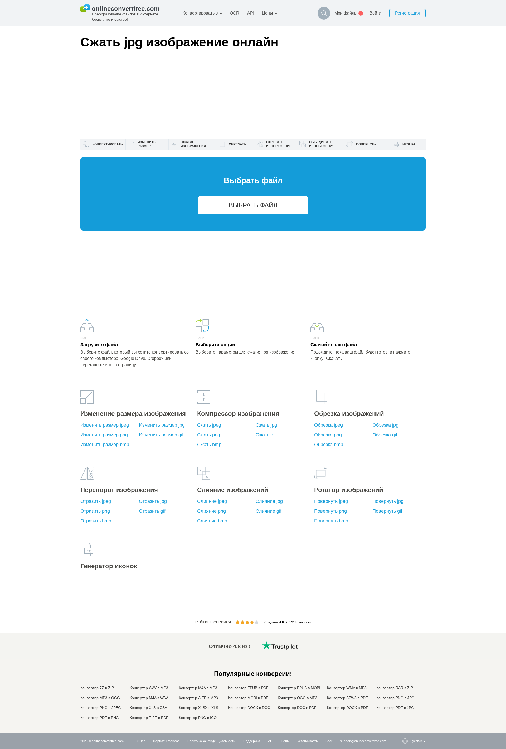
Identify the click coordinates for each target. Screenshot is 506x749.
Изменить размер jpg (162, 425)
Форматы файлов (166, 741)
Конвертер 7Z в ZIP (97, 688)
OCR (234, 13)
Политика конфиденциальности (211, 741)
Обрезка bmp (328, 444)
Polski (404, 718)
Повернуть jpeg (331, 501)
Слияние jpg (269, 501)
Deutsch (406, 666)
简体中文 (406, 707)
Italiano (405, 681)
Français (406, 671)
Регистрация (407, 13)
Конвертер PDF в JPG (395, 707)
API (250, 13)
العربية (404, 655)
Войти (375, 13)
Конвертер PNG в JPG (395, 698)
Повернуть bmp (331, 520)
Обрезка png (328, 434)
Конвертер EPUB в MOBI (299, 688)
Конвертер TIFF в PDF (149, 717)
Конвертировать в (200, 13)
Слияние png (211, 511)
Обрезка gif (384, 434)
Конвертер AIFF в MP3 (198, 698)
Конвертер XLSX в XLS (198, 707)
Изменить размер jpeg (104, 425)
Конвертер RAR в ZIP (394, 688)
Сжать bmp (209, 444)
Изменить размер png (104, 434)
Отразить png (95, 511)
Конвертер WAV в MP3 (149, 688)
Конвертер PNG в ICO (198, 717)
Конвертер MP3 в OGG (100, 698)
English (405, 645)
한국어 (404, 713)
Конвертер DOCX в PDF (347, 707)
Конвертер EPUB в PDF (248, 688)
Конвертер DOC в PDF (297, 707)
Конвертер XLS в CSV (148, 707)
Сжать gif (266, 434)
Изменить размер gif (161, 434)
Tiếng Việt (407, 686)
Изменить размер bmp (104, 444)
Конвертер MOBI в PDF (248, 698)
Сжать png (208, 434)
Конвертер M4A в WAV (149, 698)
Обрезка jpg (385, 425)
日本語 (404, 676)
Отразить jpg (153, 501)
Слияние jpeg (212, 501)
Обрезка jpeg (328, 425)
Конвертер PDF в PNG (99, 717)
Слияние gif (268, 511)
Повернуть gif (387, 511)
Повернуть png (330, 511)
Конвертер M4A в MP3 (198, 688)
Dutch (404, 697)
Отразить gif (152, 511)
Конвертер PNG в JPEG (100, 707)
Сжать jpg (266, 425)
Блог (328, 741)
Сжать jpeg (209, 425)
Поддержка (251, 741)
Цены (267, 13)
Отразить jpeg (95, 501)
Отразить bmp (95, 520)
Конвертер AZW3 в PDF (347, 698)
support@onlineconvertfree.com (363, 741)
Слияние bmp (212, 520)
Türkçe (405, 702)
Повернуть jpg (387, 501)
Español (406, 660)
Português (407, 692)
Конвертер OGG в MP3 (297, 698)
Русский (406, 650)
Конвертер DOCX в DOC (249, 707)
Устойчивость (307, 741)
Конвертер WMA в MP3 (347, 688)
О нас (141, 741)
